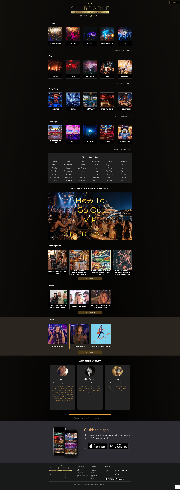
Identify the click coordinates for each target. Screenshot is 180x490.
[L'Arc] (107, 67)
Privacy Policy (90, 484)
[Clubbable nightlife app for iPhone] (97, 448)
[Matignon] (125, 67)
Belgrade (55, 174)
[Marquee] (55, 100)
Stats (92, 476)
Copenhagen (68, 171)
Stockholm (123, 162)
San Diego (109, 171)
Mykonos (96, 177)
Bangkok (55, 168)
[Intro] (90, 487)
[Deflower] (90, 67)
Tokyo (123, 168)
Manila (82, 177)
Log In (174, 2)
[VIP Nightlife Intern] (79, 334)
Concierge (93, 473)
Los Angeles (82, 168)
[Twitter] (119, 470)
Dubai (68, 174)
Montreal (96, 174)
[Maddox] (90, 34)
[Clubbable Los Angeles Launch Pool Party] (57, 297)
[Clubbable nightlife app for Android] (119, 448)
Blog (78, 469)
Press (78, 476)
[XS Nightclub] (125, 132)
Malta (82, 174)
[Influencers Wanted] (57, 334)
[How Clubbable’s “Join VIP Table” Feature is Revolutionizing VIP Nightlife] (122, 260)
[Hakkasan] (90, 132)
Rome (110, 168)
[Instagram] (107, 470)
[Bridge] (55, 67)
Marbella (82, 180)
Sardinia (110, 174)
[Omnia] (107, 132)
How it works (80, 472)
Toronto (123, 171)
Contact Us (93, 470)
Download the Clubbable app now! (90, 418)
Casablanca (68, 165)
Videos (51, 285)
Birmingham (54, 177)
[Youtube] (111, 470)
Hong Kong (68, 177)
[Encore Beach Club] (55, 132)
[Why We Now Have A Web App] (57, 260)
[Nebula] (73, 100)
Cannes (68, 162)
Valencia (124, 177)
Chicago (68, 168)
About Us (93, 469)
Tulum (123, 174)
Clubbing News (54, 246)
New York (53, 89)
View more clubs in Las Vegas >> (122, 149)
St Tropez (109, 180)
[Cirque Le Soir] (55, 34)
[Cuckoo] (73, 34)
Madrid (82, 171)
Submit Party (94, 478)
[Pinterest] (119, 474)
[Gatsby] (73, 132)
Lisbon (82, 162)
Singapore (109, 177)
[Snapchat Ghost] (126, 470)
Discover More (90, 278)
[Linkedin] (115, 474)
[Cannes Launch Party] (79, 297)
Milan (96, 168)
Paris (51, 56)
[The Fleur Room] (125, 100)
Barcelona (54, 171)
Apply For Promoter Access (82, 475)
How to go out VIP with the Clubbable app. (90, 188)
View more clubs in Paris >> (124, 83)
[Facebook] (115, 470)
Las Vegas (53, 121)
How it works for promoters (83, 473)
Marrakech (96, 162)
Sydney (123, 165)
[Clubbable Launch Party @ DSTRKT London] (101, 297)
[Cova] (73, 67)
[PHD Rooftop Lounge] (90, 100)
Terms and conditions (80, 484)
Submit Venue (94, 475)
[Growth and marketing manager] (101, 334)
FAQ (78, 478)
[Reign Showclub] (107, 34)
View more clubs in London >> (123, 51)
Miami (96, 165)
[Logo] (90, 7)
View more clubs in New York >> (122, 116)
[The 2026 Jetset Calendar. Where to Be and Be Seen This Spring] (101, 260)
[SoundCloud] (122, 470)
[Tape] (125, 34)
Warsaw (123, 180)
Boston (54, 180)
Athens (54, 165)
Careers (51, 319)
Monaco (96, 171)
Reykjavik (109, 165)
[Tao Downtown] (107, 100)
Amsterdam (55, 162)
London (52, 23)
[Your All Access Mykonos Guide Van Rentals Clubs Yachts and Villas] (79, 260)
